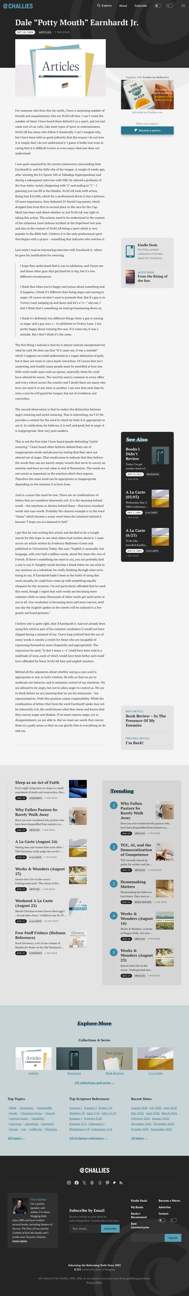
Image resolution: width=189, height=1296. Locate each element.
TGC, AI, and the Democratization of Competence (136, 850)
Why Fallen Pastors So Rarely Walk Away (36, 812)
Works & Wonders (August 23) (40, 871)
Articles (45, 32)
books (13, 1113)
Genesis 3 (90, 1108)
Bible (13, 1108)
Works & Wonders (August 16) (137, 918)
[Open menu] (183, 5)
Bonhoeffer (45, 1108)
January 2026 (160, 1118)
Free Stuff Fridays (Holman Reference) (40, 935)
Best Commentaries (140, 1225)
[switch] (158, 6)
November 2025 (164, 1124)
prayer (14, 1129)
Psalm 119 (105, 1108)
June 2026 (170, 1108)
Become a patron (149, 130)
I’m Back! (134, 742)
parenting (31, 1124)
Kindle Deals (150, 251)
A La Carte (155, 1073)
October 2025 (140, 1129)
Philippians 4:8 (79, 1129)
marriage (16, 1124)
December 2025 (141, 1124)
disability (38, 1118)
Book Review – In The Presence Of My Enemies (146, 720)
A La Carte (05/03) (135, 494)
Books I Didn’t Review (133, 454)
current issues (19, 1118)
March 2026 (169, 1113)
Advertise (165, 1207)
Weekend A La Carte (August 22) (34, 903)
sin (24, 1129)
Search (173, 1238)
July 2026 (155, 1108)
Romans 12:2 (78, 1124)
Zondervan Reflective (156, 77)
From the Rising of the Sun (152, 278)
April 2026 (153, 1113)
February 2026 (140, 1118)
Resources (74, 1073)
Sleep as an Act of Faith (37, 782)
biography (27, 1108)
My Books (137, 1207)
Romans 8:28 (93, 1118)
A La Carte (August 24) (36, 841)
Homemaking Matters (133, 884)
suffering (36, 1129)
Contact (163, 1213)
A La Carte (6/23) (135, 533)
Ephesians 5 (97, 1124)
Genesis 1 (75, 1108)
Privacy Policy (94, 1282)
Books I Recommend (139, 1215)
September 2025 (161, 1129)
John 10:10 (108, 1113)
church (50, 1113)
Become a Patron (169, 1200)
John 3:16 (93, 1113)
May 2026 (137, 1113)
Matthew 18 (77, 1113)
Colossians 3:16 (101, 1129)
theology (51, 1129)
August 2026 (139, 1108)
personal (48, 1124)
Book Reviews (115, 1073)
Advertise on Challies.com (147, 112)
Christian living (31, 1113)
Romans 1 (75, 1118)
